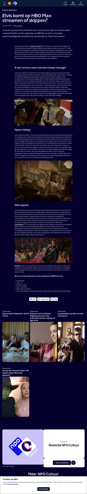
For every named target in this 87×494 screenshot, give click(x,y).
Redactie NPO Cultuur (9, 10)
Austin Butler (19, 224)
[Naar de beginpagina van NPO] (9, 3)
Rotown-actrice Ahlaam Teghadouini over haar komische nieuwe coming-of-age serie (43, 317)
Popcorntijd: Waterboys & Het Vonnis (15, 314)
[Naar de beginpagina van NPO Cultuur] (14, 3)
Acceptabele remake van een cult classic (70, 314)
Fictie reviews (17, 26)
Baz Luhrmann (36, 46)
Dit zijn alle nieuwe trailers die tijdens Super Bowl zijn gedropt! (15, 372)
